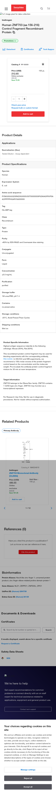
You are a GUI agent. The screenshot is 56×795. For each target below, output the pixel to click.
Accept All (28, 787)
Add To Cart (28, 114)
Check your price (18, 105)
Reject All (28, 778)
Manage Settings (28, 770)
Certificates (29, 49)
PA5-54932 (8, 359)
